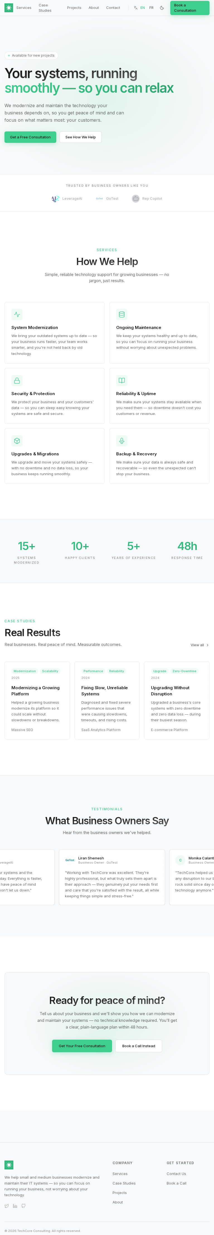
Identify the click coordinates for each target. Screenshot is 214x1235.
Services (23, 7)
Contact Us (176, 1173)
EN (142, 8)
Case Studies (45, 8)
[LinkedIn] (15, 1206)
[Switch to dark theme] (161, 7)
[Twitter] (6, 1206)
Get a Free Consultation (30, 137)
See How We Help (80, 137)
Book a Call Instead (138, 1046)
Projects (74, 7)
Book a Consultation (185, 8)
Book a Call (176, 1183)
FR (151, 8)
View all (197, 645)
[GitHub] (23, 1206)
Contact (113, 7)
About (94, 7)
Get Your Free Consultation (82, 1046)
